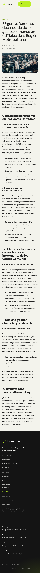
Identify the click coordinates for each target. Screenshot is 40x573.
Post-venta (6, 484)
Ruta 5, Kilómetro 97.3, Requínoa (14, 538)
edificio (10, 403)
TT (21, 510)
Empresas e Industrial (9, 463)
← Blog (5, 15)
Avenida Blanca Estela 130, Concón (15, 554)
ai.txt (28, 568)
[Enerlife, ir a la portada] (8, 4)
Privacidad (14, 568)
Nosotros (5, 477)
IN (10, 510)
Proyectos (5, 467)
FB (16, 510)
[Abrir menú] (35, 4)
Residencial (6, 460)
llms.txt (22, 568)
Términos (5, 568)
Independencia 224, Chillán (12, 546)
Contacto (5, 488)
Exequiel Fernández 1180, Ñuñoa (14, 530)
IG (5, 510)
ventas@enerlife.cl (8, 501)
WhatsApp (6, 505)
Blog (3, 480)
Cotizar (25, 4)
